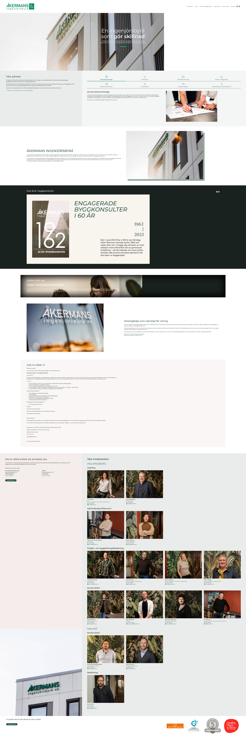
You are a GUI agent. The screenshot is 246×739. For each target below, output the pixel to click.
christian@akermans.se (93, 584)
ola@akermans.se (209, 623)
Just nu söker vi (225, 6)
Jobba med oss (217, 6)
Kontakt (233, 6)
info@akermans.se (11, 480)
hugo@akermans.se (93, 623)
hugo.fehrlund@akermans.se (133, 623)
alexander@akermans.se (172, 623)
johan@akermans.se (132, 584)
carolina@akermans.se (93, 544)
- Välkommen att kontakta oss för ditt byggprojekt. (19, 90)
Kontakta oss (123, 46)
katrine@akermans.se (132, 544)
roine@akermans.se (93, 708)
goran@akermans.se (132, 503)
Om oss (196, 6)
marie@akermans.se (171, 584)
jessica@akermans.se (210, 584)
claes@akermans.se (132, 668)
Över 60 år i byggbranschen (206, 6)
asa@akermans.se (138, 335)
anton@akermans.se (93, 668)
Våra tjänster (190, 6)
